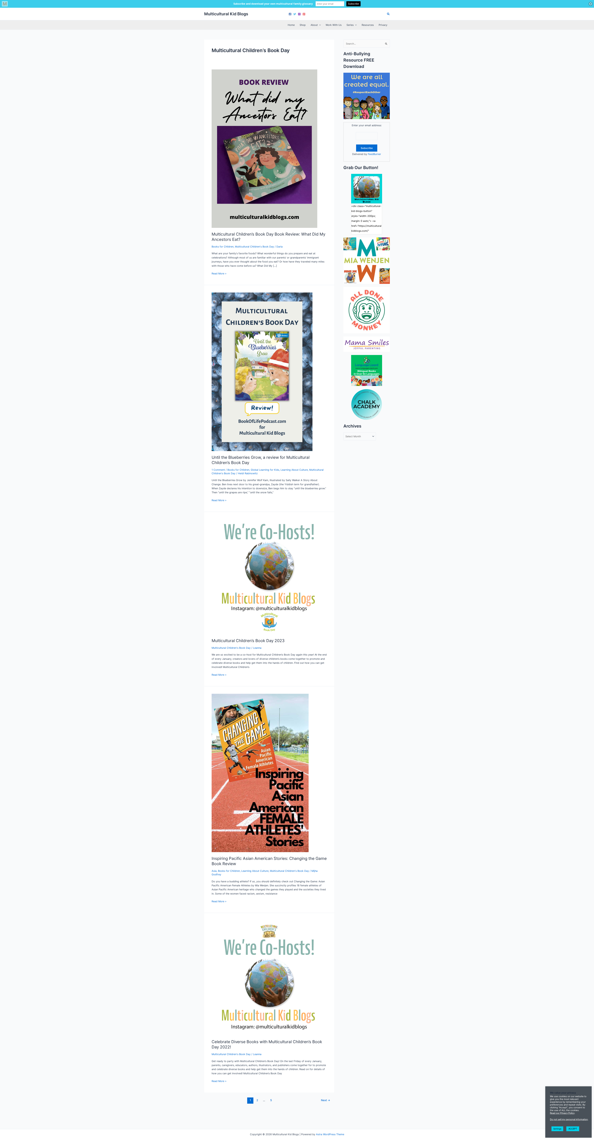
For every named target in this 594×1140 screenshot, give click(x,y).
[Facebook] (290, 14)
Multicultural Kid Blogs (226, 13)
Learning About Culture (294, 469)
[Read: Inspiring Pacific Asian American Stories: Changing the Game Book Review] (260, 772)
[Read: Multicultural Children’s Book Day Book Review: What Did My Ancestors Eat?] (264, 148)
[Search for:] (366, 43)
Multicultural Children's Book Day (254, 246)
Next (325, 1100)
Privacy (383, 24)
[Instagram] (299, 14)
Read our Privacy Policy (562, 1113)
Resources (368, 24)
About (314, 24)
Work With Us (334, 24)
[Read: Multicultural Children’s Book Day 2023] (269, 576)
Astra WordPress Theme (330, 1134)
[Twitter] (294, 14)
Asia (214, 870)
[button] (388, 14)
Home (291, 24)
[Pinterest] (304, 14)
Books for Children (223, 246)
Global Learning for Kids (265, 469)
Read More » (219, 273)
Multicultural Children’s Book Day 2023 (248, 640)
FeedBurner (374, 154)
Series (350, 24)
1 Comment (218, 469)
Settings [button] (557, 1128)
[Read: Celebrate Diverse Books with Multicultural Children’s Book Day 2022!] (269, 977)
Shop (303, 24)
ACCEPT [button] (572, 1128)
